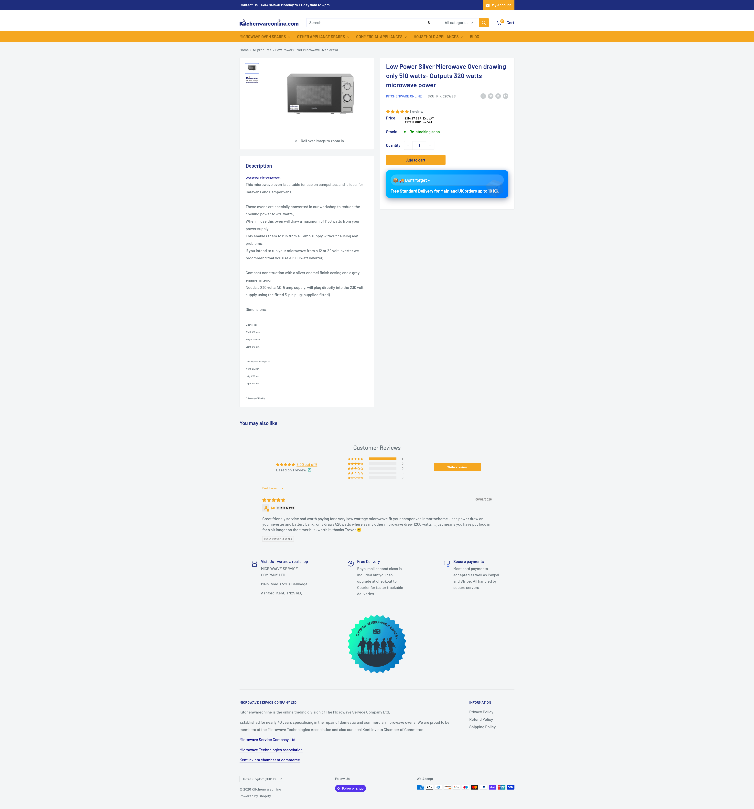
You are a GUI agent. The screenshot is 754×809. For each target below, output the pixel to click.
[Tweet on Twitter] (498, 95)
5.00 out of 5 (306, 464)
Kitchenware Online (404, 96)
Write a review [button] (457, 467)
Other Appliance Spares (321, 37)
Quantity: (394, 145)
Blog (474, 37)
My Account (501, 5)
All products (262, 50)
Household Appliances (436, 37)
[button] (429, 22)
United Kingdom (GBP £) (258, 779)
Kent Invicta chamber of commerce (270, 759)
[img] (273, 500)
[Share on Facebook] (483, 95)
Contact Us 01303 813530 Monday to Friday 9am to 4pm (285, 5)
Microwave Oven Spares (263, 37)
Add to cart (415, 159)
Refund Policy (481, 719)
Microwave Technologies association (271, 749)
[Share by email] (505, 95)
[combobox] (373, 22)
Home (244, 50)
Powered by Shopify (255, 796)
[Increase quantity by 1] (430, 145)
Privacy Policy (481, 711)
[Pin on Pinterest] (490, 95)
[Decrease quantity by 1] (408, 145)
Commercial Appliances (379, 37)
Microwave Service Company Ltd (267, 739)
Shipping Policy (482, 726)
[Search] (484, 22)
